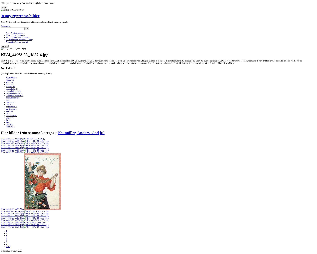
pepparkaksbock (13, 91)
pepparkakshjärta (13, 98)
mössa (10, 87)
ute (9, 113)
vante (9, 118)
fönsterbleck (11, 78)
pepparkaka (11, 89)
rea (8, 100)
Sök (26, 29)
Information (5, 26)
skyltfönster (11, 107)
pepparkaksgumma (14, 96)
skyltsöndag (11, 109)
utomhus (11, 116)
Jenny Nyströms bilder (20, 16)
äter (8, 122)
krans (9, 82)
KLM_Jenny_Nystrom (15, 35)
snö (9, 111)
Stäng (4, 7)
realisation (10, 102)
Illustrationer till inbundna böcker (19, 40)
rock (9, 104)
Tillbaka (5, 46)
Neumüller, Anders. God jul (17, 42)
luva (9, 84)
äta (8, 120)
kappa (10, 80)
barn (9, 124)
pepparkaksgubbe (14, 93)
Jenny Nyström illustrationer (17, 37)
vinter (10, 127)
